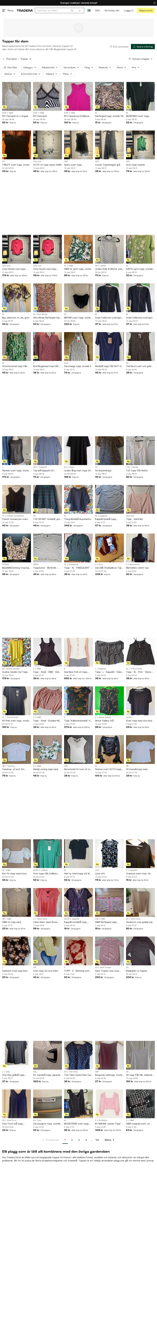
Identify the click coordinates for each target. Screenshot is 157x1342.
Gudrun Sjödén (13, 669)
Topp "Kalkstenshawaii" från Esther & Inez (78, 720)
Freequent (73, 564)
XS (3, 161)
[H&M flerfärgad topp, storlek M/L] (109, 902)
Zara (66, 363)
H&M (11, 113)
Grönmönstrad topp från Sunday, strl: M (14, 366)
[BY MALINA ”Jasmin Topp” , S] (109, 1103)
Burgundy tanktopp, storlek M (109, 1075)
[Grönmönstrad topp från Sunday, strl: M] (16, 346)
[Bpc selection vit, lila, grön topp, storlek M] (16, 297)
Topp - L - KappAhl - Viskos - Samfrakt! (109, 672)
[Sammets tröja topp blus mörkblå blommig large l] (16, 951)
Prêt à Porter (136, 669)
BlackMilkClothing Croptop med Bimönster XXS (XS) (15, 567)
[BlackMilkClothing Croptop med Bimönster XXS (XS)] (16, 548)
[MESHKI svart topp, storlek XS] (78, 297)
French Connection (15, 516)
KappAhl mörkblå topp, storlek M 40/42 (75, 922)
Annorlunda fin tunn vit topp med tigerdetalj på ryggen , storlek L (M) (78, 769)
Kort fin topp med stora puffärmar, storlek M (14, 873)
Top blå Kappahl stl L (44, 470)
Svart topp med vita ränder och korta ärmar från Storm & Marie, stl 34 (140, 720)
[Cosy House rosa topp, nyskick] (16, 249)
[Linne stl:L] (109, 853)
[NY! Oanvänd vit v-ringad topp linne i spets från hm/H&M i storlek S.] (16, 96)
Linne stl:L (100, 873)
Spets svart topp (73, 164)
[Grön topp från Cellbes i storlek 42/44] (47, 853)
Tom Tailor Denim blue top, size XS (78, 1075)
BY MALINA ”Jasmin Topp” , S (109, 1123)
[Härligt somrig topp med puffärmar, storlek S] (47, 749)
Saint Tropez (105, 967)
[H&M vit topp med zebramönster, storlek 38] (16, 902)
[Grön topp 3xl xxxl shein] (47, 951)
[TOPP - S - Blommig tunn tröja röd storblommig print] (78, 951)
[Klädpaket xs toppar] (140, 951)
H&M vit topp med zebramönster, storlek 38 (15, 922)
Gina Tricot (135, 919)
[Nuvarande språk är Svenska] (89, 10)
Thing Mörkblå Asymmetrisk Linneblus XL (78, 519)
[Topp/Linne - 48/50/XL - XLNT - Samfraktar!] (47, 548)
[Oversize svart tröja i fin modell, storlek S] (140, 853)
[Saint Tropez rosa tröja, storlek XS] (109, 951)
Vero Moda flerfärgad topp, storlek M (47, 317)
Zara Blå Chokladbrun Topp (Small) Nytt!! (109, 567)
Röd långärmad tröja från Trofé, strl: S (46, 366)
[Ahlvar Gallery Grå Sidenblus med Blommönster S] (109, 700)
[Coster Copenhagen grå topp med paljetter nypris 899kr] (109, 145)
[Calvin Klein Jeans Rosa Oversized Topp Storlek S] (47, 902)
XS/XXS (5, 564)
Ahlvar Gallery (105, 717)
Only (8, 1072)
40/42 (66, 919)
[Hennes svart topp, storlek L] (16, 450)
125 (97, 1140)
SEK (97, 10)
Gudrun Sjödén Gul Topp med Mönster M (15, 672)
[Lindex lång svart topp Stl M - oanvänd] (78, 450)
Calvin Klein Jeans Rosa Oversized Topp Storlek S (46, 922)
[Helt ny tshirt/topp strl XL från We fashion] (78, 853)
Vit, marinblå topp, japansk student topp (46, 1075)
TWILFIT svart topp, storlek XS (16, 164)
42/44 (35, 870)
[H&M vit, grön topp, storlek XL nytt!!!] (78, 249)
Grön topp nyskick (135, 164)
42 (96, 516)
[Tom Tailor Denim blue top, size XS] (78, 1055)
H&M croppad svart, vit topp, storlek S (138, 1123)
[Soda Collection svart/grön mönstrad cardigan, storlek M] (109, 297)
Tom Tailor (73, 1072)
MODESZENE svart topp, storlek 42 (76, 1123)
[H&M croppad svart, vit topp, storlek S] (140, 1103)
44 (96, 467)
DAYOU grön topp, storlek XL (139, 269)
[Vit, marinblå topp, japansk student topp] (47, 1055)
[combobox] (55, 10)
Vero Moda (42, 314)
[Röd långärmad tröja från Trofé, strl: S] (47, 346)
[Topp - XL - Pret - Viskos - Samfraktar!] (140, 652)
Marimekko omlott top (137, 567)
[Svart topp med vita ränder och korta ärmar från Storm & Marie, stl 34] (140, 700)
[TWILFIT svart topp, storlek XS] (16, 145)
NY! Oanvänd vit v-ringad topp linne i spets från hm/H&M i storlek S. (15, 116)
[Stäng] (154, 3)
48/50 (35, 564)
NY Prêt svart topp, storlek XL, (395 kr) (16, 720)
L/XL (128, 467)
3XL (35, 967)
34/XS (129, 717)
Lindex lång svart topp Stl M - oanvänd (77, 470)
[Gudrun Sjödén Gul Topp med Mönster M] (16, 652)
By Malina (103, 1120)
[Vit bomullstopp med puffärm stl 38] (140, 749)
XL (96, 113)
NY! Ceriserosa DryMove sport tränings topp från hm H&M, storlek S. (78, 116)
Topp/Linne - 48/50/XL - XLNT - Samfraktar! (45, 567)
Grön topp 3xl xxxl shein (45, 970)
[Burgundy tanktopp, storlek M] (109, 1055)
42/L (97, 161)
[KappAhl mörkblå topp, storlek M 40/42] (78, 902)
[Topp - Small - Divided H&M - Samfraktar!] (47, 700)
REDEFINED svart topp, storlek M (137, 116)
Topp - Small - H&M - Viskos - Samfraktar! (47, 672)
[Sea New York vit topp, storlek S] (78, 652)
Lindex (103, 266)
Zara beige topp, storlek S (77, 366)
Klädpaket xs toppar (136, 970)
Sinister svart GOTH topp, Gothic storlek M (108, 769)
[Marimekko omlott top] (140, 548)
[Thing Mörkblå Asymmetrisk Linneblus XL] (78, 499)
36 (96, 266)
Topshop (11, 766)
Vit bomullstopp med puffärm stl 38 (136, 769)
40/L (66, 161)
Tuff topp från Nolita (136, 470)
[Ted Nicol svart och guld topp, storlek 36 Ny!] (140, 346)
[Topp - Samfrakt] (140, 499)
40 (34, 516)
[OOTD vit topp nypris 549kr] (47, 145)
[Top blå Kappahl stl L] (47, 450)
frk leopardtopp (103, 470)
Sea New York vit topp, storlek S (76, 672)
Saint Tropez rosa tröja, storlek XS (107, 970)
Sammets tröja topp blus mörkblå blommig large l (14, 970)
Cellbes (44, 870)
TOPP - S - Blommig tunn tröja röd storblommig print (78, 970)
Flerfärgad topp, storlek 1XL (109, 116)
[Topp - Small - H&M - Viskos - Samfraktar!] (47, 652)
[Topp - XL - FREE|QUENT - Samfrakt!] (78, 548)
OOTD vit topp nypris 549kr (47, 164)
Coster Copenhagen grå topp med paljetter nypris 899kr (108, 164)
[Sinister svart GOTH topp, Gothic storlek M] (109, 749)
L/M (65, 766)
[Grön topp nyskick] (140, 145)
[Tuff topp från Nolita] (140, 450)
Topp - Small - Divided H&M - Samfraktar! (47, 720)
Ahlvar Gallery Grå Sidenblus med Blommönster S (104, 720)
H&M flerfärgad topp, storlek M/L (106, 922)
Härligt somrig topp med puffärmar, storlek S (45, 769)
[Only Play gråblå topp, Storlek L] (16, 1055)
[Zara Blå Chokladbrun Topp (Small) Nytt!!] (109, 548)
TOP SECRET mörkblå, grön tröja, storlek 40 (47, 519)
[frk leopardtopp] (109, 450)
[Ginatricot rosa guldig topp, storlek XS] (140, 902)
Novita (135, 467)
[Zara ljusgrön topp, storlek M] (47, 1103)
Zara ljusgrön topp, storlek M (46, 1123)
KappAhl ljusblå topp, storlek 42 (106, 519)
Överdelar (11, 59)
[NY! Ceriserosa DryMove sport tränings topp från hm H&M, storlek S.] (78, 96)
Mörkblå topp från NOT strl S (109, 366)
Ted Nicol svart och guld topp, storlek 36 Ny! (138, 366)
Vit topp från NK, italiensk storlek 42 (139, 1075)
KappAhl (43, 467)
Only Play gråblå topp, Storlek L (13, 1075)
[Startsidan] (25, 10)
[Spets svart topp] (78, 145)
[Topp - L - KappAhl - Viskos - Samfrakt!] (109, 652)
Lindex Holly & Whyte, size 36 (108, 269)
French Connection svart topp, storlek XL (15, 519)
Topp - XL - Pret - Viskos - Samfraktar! (139, 672)
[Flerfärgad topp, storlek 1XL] (109, 96)
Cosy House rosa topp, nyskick (14, 269)
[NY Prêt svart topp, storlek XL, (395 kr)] (16, 700)
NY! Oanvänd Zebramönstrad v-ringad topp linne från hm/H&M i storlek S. (45, 116)
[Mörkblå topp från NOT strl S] (109, 346)
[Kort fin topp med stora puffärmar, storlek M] (16, 853)
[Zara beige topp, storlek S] (78, 346)
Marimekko (135, 564)
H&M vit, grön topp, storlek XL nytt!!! (78, 269)
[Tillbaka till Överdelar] (3, 59)
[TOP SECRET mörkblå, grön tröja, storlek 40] (47, 499)
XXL (35, 1072)
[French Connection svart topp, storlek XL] (16, 499)
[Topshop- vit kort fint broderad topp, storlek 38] (16, 749)
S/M (97, 1072)
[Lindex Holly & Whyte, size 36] (109, 249)
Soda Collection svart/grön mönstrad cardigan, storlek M (109, 317)
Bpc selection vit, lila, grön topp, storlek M (15, 317)
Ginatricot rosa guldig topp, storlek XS (140, 922)
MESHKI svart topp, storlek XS (78, 317)
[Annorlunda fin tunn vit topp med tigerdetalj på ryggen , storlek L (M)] (78, 749)
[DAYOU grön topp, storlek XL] (140, 249)
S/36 (4, 113)
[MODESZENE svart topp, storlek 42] (78, 1103)
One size (37, 161)
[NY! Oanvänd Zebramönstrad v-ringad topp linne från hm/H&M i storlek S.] (47, 96)
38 (3, 766)
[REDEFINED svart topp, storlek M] (140, 96)
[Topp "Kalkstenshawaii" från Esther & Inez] (78, 700)
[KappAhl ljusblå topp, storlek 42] (109, 499)
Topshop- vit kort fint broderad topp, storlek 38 (15, 769)
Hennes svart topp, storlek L (16, 470)
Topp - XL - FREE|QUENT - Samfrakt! (77, 567)
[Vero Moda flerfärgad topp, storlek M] (47, 297)
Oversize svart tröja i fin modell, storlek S (138, 873)
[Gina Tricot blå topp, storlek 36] (16, 1103)
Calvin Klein (42, 919)
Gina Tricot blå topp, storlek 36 (12, 1123)
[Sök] (72, 10)
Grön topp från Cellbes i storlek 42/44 (45, 873)
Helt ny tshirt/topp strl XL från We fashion (77, 873)
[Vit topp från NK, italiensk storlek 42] (140, 1055)
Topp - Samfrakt (134, 519)
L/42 (97, 870)
